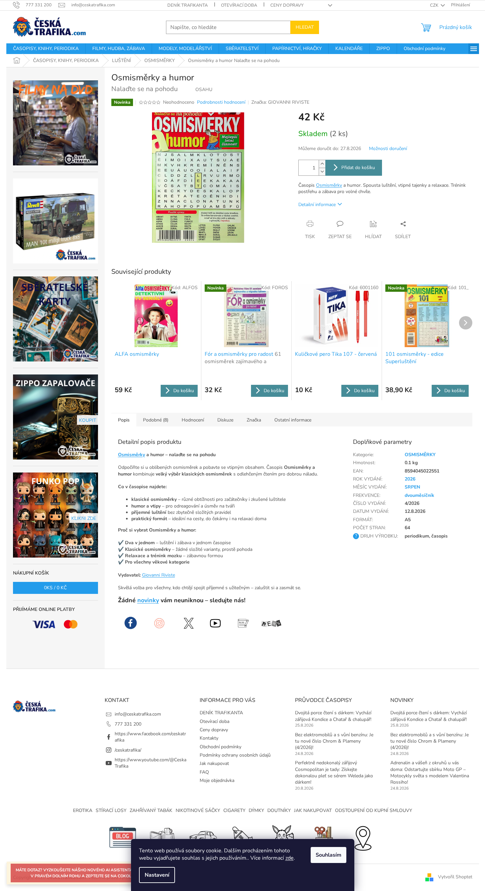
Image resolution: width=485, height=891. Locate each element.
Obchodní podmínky (220, 747)
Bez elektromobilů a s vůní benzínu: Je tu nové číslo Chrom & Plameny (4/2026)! (334, 741)
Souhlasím (328, 855)
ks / (55, 588)
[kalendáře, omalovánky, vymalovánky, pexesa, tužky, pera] (322, 837)
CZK (434, 5)
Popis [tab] (124, 420)
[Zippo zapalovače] (162, 837)
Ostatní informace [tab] (292, 420)
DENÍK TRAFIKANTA (187, 5)
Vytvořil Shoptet (455, 877)
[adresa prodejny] (362, 837)
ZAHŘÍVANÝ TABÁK (151, 810)
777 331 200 (128, 724)
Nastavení (157, 875)
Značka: (280, 102)
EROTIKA (82, 810)
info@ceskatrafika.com (138, 714)
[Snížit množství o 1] (322, 171)
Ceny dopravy (287, 5)
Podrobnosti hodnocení (221, 102)
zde (289, 858)
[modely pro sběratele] (202, 837)
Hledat (305, 27)
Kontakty (209, 738)
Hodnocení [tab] (193, 420)
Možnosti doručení (388, 148)
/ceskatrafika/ (128, 750)
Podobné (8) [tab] (155, 420)
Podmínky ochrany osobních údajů (235, 755)
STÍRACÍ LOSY (111, 810)
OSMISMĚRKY (420, 455)
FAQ (204, 772)
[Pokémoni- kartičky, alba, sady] (282, 837)
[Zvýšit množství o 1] (322, 164)
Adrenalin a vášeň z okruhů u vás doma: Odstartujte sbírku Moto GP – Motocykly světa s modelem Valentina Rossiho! (429, 772)
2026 (410, 479)
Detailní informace (317, 204)
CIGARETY (234, 810)
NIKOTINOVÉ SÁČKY (198, 810)
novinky (148, 600)
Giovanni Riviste (158, 575)
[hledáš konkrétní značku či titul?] (242, 837)
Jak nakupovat (214, 763)
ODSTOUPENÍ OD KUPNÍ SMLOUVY (373, 810)
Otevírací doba (239, 5)
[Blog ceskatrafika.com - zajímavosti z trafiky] (122, 837)
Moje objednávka (217, 780)
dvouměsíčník (419, 495)
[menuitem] (45, 48)
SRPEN (412, 487)
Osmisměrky (329, 185)
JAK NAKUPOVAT (313, 810)
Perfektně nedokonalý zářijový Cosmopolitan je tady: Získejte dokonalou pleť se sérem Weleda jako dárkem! (334, 772)
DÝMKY (256, 810)
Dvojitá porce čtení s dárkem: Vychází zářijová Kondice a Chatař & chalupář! (333, 716)
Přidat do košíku (358, 167)
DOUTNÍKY (279, 810)
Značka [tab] (254, 420)
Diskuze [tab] (225, 420)
